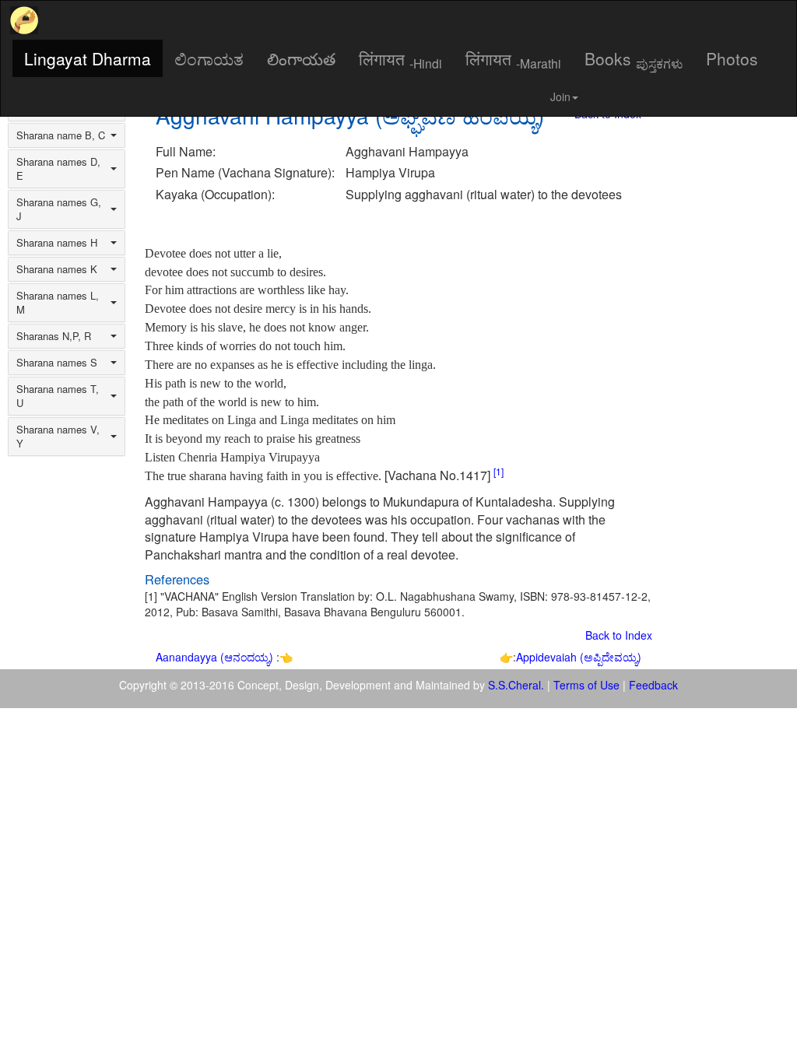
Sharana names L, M (57, 303)
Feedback (653, 685)
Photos (732, 58)
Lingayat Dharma (87, 58)
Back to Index (618, 635)
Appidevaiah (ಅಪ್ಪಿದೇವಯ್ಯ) (578, 657)
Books (634, 59)
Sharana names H (56, 243)
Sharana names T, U (57, 396)
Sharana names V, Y (58, 437)
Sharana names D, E (58, 169)
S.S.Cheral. (516, 685)
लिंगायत (400, 59)
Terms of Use (586, 685)
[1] (498, 471)
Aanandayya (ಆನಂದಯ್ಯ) (216, 657)
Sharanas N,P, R (53, 336)
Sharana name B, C (60, 135)
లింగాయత (301, 58)
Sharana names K (56, 269)
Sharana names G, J (58, 209)
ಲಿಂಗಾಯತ (209, 58)
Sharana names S (56, 363)
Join (560, 96)
